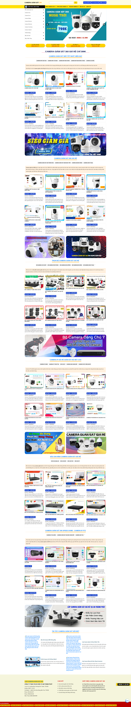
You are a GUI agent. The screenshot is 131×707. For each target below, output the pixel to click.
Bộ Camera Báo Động (77, 265)
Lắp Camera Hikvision (5, 705)
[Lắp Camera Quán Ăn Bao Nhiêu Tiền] (74, 644)
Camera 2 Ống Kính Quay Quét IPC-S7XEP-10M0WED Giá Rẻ (96, 89)
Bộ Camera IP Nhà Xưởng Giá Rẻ (95, 289)
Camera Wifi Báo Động (64, 60)
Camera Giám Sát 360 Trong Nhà (46, 162)
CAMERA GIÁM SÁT (33, 2)
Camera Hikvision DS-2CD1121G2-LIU (96, 388)
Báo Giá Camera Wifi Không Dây (48, 639)
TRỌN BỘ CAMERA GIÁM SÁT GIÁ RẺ (65, 260)
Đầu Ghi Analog (55, 461)
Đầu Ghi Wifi (63, 461)
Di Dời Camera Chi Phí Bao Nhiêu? (49, 659)
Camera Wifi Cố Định (53, 60)
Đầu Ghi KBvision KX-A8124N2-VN (95, 485)
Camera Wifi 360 (87, 2)
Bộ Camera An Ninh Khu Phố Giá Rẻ (75, 288)
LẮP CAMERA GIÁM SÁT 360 (34, 681)
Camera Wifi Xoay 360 (41, 60)
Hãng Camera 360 (49, 6)
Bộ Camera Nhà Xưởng (65, 265)
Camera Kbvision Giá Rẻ (16, 705)
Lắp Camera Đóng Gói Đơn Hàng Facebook (92, 661)
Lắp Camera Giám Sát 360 (62, 705)
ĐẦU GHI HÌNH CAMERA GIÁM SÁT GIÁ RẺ (65, 456)
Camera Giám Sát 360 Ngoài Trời (63, 162)
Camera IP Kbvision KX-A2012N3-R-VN (96, 417)
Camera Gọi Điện (90, 60)
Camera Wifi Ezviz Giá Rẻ (50, 705)
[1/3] (75, 24)
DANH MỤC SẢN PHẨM (33, 6)
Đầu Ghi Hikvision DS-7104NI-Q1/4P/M (54, 514)
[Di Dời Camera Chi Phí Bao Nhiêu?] (33, 661)
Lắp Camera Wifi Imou (39, 705)
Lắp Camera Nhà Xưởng (111, 705)
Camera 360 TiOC (79, 535)
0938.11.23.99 (123, 684)
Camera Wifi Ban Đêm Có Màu (78, 60)
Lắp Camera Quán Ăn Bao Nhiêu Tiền (90, 642)
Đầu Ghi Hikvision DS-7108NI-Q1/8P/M (34, 512)
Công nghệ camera (61, 6)
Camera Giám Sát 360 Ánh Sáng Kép (65, 535)
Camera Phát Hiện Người (85, 364)
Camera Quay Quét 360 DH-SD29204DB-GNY (73, 562)
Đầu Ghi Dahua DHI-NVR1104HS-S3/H (75, 514)
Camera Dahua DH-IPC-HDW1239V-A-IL (54, 388)
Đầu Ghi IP (62, 364)
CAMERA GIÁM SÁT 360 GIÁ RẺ (65, 158)
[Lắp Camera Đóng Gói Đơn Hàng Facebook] (74, 663)
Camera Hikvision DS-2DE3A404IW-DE (96, 590)
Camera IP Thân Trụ (54, 364)
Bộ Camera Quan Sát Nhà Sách (53, 320)
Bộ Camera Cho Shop (41, 265)
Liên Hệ (88, 6)
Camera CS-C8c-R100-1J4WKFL (73, 220)
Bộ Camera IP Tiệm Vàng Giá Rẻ (33, 289)
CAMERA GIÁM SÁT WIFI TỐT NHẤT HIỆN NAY (65, 56)
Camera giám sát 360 (31, 167)
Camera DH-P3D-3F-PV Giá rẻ (73, 86)
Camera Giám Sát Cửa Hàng (88, 705)
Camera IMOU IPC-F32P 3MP (31, 88)
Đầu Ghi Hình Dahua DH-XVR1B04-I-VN (96, 514)
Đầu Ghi (82, 6)
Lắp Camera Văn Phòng (100, 705)
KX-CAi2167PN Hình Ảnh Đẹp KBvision (34, 588)
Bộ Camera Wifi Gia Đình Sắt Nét (95, 320)
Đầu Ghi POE (70, 461)
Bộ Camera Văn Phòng (53, 265)
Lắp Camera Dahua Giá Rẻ (28, 705)
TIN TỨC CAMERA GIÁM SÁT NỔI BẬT (65, 631)
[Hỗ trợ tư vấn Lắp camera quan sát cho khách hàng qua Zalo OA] (127, 700)
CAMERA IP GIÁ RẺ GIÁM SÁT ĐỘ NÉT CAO (65, 360)
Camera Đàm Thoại (88, 162)
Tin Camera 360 (95, 2)
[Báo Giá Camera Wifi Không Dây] (33, 642)
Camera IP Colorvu (51, 535)
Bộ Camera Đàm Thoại (88, 265)
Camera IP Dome (44, 364)
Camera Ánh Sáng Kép (72, 364)
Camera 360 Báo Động (77, 162)
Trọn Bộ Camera (73, 6)
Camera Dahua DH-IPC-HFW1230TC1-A (75, 388)
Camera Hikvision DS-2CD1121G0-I (53, 417)
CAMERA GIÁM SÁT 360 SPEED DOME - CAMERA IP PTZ (65, 530)
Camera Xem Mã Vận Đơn (74, 705)
